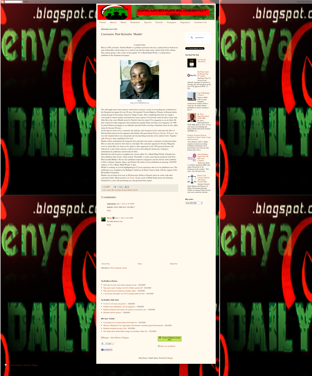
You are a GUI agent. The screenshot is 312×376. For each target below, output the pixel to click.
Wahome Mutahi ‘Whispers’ (164, 133)
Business (135, 22)
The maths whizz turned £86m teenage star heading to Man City (125, 331)
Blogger (170, 358)
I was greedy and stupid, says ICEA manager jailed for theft (124, 293)
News (123, 22)
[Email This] (119, 187)
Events (159, 22)
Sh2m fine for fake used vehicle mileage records (119, 285)
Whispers (108, 138)
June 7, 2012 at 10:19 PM (125, 204)
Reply (109, 210)
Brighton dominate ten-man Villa (114, 328)
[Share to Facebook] (126, 187)
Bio (113, 190)
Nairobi (135, 190)
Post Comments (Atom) (119, 268)
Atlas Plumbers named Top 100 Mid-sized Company (202, 157)
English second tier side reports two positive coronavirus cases (124, 309)
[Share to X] (123, 187)
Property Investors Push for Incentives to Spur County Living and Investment (199, 137)
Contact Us (200, 22)
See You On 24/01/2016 (201, 60)
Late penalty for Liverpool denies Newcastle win (120, 322)
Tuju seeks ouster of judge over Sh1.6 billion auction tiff (122, 288)
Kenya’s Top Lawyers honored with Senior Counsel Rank (203, 178)
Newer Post (106, 264)
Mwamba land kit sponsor (112, 312)
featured (124, 190)
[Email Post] (114, 187)
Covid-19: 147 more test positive (114, 304)
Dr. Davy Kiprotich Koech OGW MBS (203, 116)
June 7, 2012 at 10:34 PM (124, 218)
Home (102, 22)
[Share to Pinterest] (128, 187)
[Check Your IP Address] (167, 346)
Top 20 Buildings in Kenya (203, 94)
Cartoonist (118, 190)
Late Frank (130, 177)
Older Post (173, 264)
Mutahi (130, 190)
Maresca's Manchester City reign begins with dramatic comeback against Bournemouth (133, 325)
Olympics (185, 22)
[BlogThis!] (121, 187)
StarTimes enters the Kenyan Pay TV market (203, 74)
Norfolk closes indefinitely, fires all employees (119, 306)
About (113, 22)
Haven (109, 218)
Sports (147, 22)
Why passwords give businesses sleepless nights (119, 291)
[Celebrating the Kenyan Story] (106, 350)
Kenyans (171, 22)
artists (109, 190)
